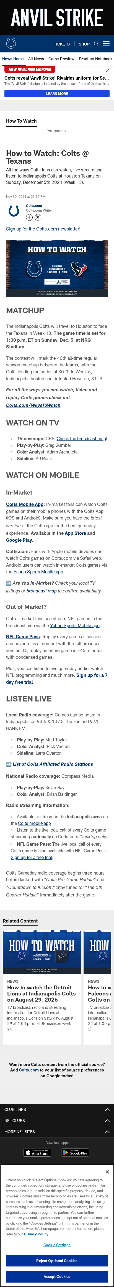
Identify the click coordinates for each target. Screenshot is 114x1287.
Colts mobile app (34, 823)
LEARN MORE (57, 93)
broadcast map (42, 591)
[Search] (96, 43)
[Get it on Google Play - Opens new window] (75, 1155)
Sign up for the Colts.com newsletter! (43, 228)
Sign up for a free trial (31, 857)
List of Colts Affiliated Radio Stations (53, 764)
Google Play (19, 540)
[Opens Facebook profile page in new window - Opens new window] (29, 217)
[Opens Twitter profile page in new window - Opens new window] (38, 217)
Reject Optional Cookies (56, 1260)
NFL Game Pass (23, 636)
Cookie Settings (57, 1245)
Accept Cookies (57, 1276)
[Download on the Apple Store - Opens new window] (37, 1153)
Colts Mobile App (24, 504)
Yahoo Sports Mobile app (38, 571)
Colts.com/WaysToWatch (33, 406)
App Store (75, 533)
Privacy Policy (36, 1234)
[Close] (108, 70)
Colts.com (34, 205)
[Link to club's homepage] (11, 41)
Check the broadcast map (81, 438)
